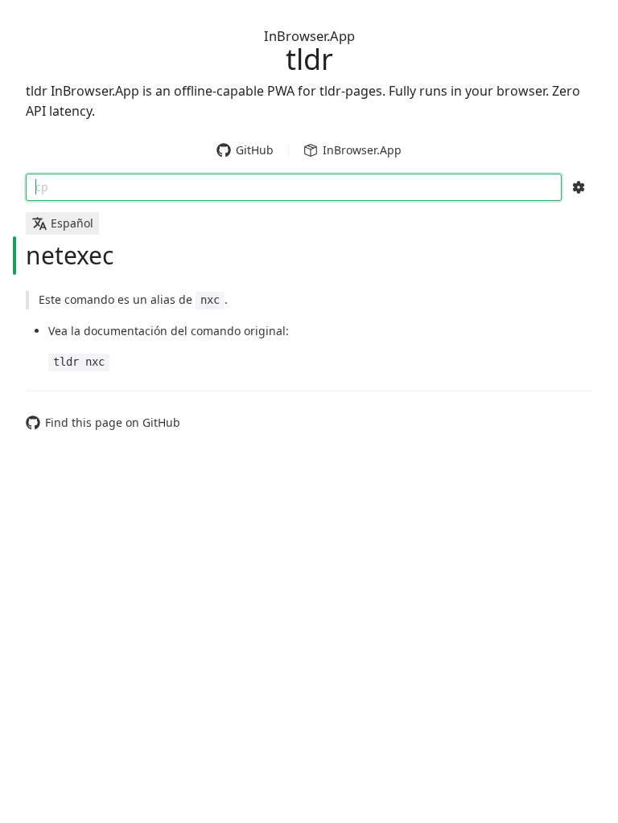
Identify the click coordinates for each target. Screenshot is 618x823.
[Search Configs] (578, 187)
